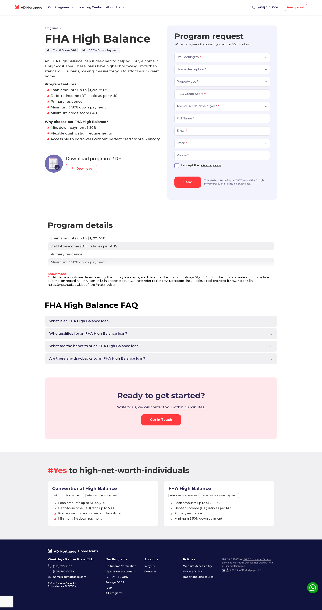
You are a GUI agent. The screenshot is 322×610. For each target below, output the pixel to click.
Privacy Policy (212, 183)
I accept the (201, 165)
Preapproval (295, 7)
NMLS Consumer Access (257, 559)
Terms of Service (235, 183)
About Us (113, 7)
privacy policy (210, 165)
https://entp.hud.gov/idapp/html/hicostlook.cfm (83, 284)
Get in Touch (161, 420)
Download (84, 168)
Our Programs (59, 7)
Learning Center (90, 7)
